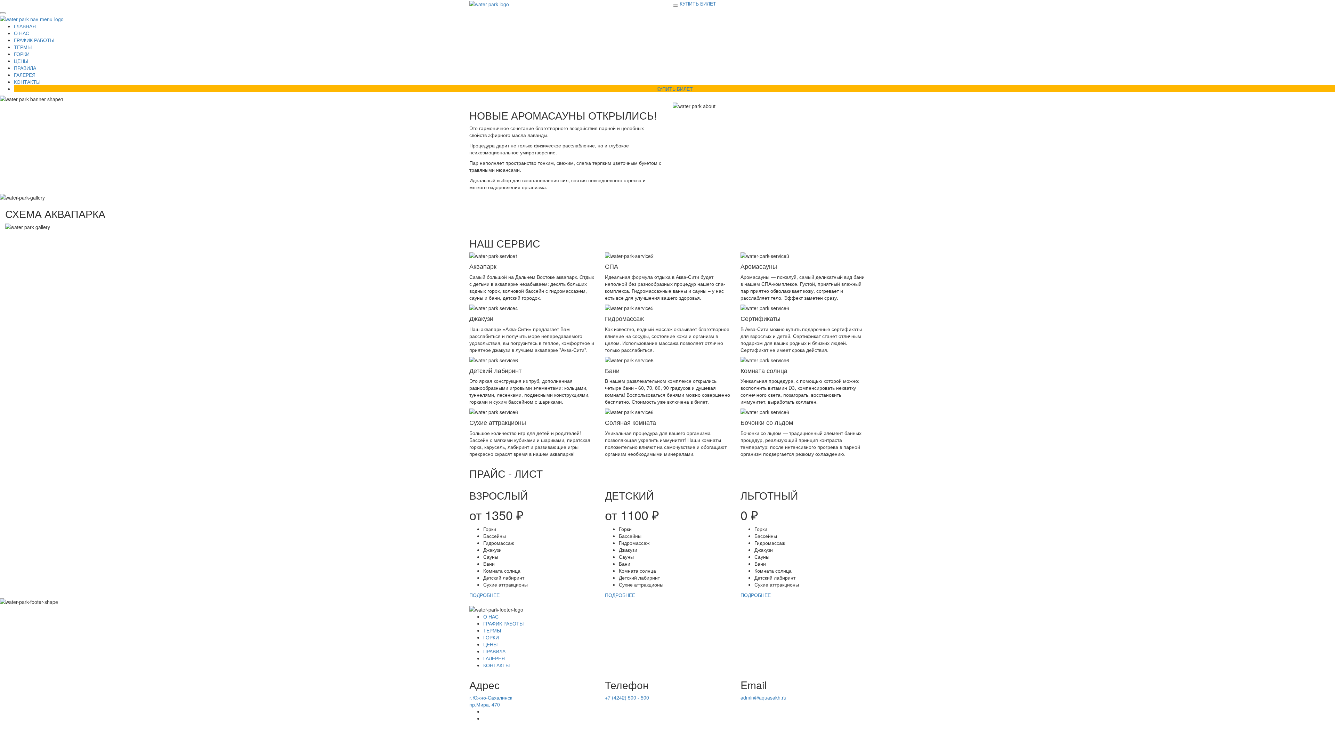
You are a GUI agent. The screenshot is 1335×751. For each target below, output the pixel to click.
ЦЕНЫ (21, 60)
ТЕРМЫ (23, 46)
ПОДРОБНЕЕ (484, 594)
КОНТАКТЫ (27, 81)
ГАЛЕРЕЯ (24, 74)
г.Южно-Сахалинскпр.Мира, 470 (490, 701)
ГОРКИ (22, 53)
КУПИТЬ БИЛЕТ (698, 3)
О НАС (21, 33)
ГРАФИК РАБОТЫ (34, 40)
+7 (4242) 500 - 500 (627, 697)
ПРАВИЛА (25, 67)
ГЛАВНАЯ (25, 26)
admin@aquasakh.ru (763, 697)
